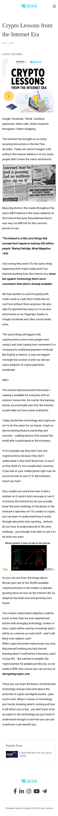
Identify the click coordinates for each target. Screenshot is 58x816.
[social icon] (15, 792)
